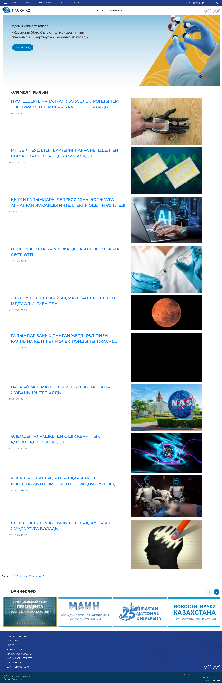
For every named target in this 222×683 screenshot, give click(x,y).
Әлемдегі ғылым (16, 649)
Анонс (10, 645)
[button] (6, 3)
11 (43, 576)
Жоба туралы (45, 3)
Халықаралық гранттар (19, 658)
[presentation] (209, 592)
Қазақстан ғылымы (18, 636)
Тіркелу (27, 3)
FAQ (61, 3)
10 (40, 576)
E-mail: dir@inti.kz (212, 680)
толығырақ (21, 47)
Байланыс (76, 3)
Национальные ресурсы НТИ (109, 10)
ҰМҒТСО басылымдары (19, 654)
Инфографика (15, 662)
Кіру (14, 3)
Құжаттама (13, 641)
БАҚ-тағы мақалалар (18, 667)
